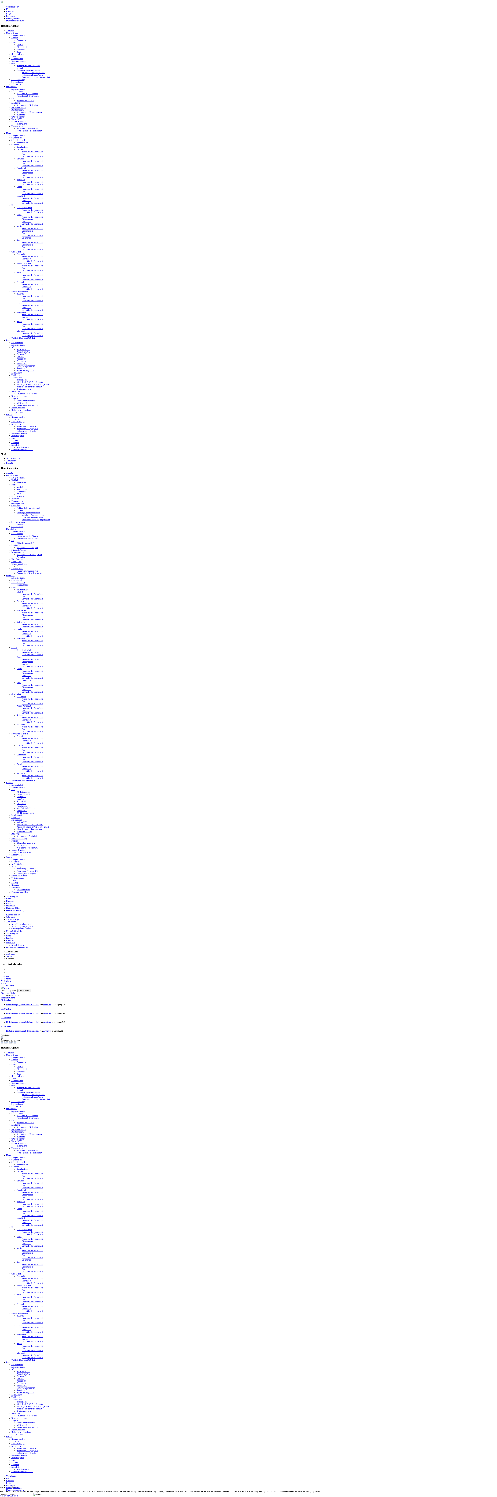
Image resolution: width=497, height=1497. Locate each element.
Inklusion (15, 56)
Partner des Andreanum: (11, 1040)
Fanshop (14, 440)
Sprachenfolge (22, 147)
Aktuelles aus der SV (25, 100)
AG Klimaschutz (23, 349)
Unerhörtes (26, 238)
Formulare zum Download (22, 449)
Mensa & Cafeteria (19, 433)
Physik (19, 321)
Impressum (10, 16)
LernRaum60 (16, 373)
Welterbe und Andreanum (27, 405)
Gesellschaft (16, 252)
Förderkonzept (17, 59)
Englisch (20, 159)
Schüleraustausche (24, 389)
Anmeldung (16, 424)
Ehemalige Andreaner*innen (28, 70)
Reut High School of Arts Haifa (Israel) (33, 384)
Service (9, 415)
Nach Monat (6, 979)
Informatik (21, 331)
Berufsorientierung (19, 396)
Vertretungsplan (12, 7)
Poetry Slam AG (23, 352)
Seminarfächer (22, 142)
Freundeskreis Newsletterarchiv (29, 131)
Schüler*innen (17, 91)
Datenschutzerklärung (15, 21)
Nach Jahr (5, 976)
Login (8, 14)
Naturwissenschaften (19, 291)
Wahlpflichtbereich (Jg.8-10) (23, 338)
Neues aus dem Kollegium (27, 105)
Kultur (14, 205)
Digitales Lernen (18, 54)
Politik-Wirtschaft (24, 263)
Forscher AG (22, 363)
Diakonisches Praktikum (21, 410)
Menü (3, 454)
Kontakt (9, 463)
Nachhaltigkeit (17, 342)
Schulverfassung (18, 79)
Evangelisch (22, 49)
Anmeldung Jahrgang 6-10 (27, 429)
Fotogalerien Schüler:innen (28, 96)
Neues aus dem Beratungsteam (29, 112)
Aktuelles (10, 31)
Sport (19, 240)
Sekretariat (15, 419)
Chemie (20, 303)
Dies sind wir (11, 86)
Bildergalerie (22, 124)
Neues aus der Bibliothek (27, 394)
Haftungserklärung (13, 18)
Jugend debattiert (18, 408)
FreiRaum (15, 375)
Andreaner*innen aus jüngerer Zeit (36, 77)
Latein (19, 187)
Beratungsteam (17, 110)
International (16, 377)
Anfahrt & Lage (17, 422)
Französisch (21, 168)
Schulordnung (17, 82)
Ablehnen (14, 1496)
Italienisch (21, 180)
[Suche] (5, 988)
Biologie (20, 294)
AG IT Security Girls (25, 370)
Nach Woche (6, 981)
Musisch (20, 45)
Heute (3, 983)
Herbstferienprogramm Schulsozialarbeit (22, 1004)
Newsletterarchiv (23, 447)
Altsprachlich (22, 47)
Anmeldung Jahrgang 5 (26, 426)
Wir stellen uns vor (13, 458)
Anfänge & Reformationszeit (28, 66)
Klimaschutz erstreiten (26, 401)
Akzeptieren (5, 1496)
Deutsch (20, 149)
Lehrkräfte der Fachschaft (32, 156)
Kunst (19, 214)
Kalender (10, 11)
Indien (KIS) (22, 380)
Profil (13, 42)
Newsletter (15, 445)
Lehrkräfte (15, 103)
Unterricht (10, 133)
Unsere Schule (12, 33)
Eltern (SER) (16, 119)
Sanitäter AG (22, 368)
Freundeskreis (17, 126)
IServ (8, 9)
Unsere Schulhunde (19, 121)
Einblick (14, 38)
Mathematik (21, 312)
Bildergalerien (27, 173)
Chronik (20, 68)
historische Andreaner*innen (33, 72)
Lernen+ (9, 340)
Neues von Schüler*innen (27, 93)
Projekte (14, 398)
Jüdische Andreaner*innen (32, 75)
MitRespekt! (22, 403)
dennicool (47, 1004)
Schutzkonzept (17, 84)
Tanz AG (20, 356)
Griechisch (21, 196)
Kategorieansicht (18, 35)
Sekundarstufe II (18, 140)
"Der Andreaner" (18, 117)
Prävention (21, 114)
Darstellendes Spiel (24, 207)
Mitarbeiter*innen (18, 107)
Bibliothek (15, 391)
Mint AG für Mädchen (26, 366)
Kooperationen (17, 412)
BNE (19, 52)
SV (12, 98)
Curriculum (26, 154)
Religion (20, 273)
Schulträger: (6, 1035)
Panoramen (21, 40)
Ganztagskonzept (18, 61)
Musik (19, 226)
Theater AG (21, 354)
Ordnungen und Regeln (26, 431)
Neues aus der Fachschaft (32, 152)
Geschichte (15, 63)
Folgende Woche (8, 998)
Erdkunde (21, 282)
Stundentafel (16, 138)
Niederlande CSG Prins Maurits (30, 382)
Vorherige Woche (8, 993)
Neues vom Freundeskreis (27, 128)
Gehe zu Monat (7, 986)
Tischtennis (21, 361)
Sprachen (15, 145)
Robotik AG (22, 359)
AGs (13, 347)
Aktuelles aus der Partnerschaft (29, 387)
